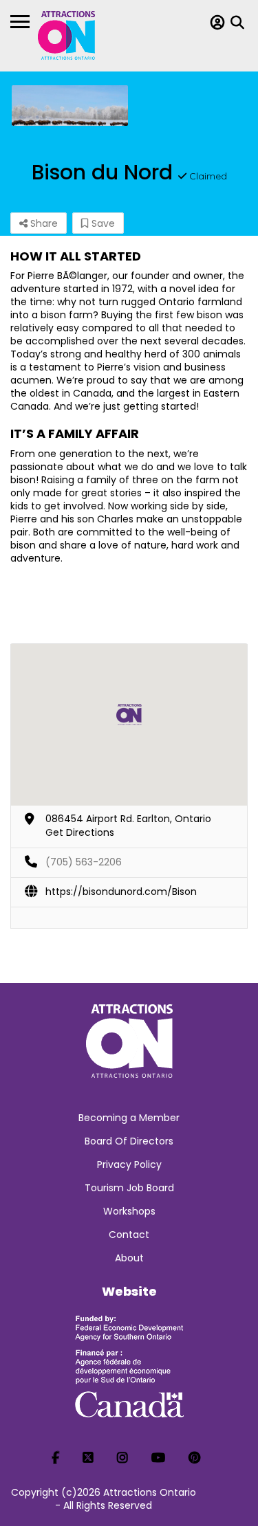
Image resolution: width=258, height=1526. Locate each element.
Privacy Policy (129, 1164)
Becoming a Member (129, 1118)
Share (43, 223)
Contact (129, 1234)
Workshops (129, 1211)
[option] (70, 105)
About (129, 1258)
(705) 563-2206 (83, 862)
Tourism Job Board (129, 1188)
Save (102, 223)
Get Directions (79, 832)
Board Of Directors (129, 1141)
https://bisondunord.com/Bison (121, 891)
